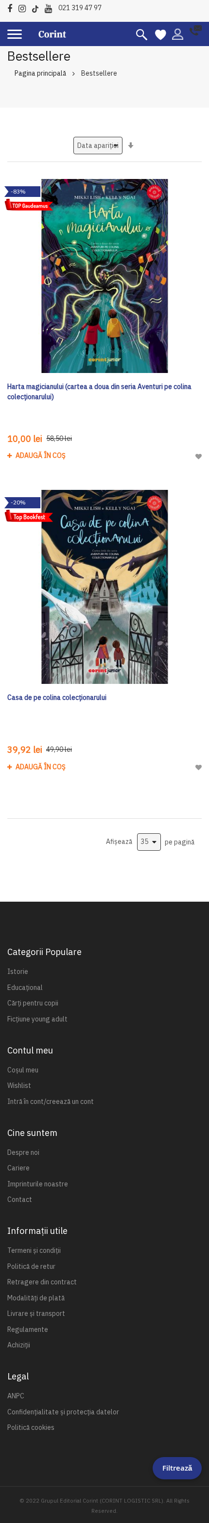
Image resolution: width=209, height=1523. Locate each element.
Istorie (17, 971)
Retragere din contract (42, 1282)
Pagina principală (40, 73)
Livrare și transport (36, 1313)
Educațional (25, 987)
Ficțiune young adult (37, 1019)
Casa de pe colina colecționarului (56, 697)
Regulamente (27, 1329)
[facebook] (12, 7)
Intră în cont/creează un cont (50, 1101)
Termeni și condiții (34, 1250)
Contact (19, 1199)
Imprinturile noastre (37, 1184)
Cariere (18, 1168)
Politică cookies (30, 1427)
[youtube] (51, 7)
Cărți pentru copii (32, 1003)
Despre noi (23, 1152)
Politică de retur (31, 1266)
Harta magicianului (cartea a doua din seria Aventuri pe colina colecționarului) (99, 391)
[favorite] (161, 34)
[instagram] (24, 7)
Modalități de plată (36, 1298)
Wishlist (19, 1085)
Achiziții (18, 1345)
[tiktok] (37, 7)
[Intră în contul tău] (177, 33)
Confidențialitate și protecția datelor (63, 1412)
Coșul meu (22, 1070)
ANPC (15, 1396)
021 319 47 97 (80, 7)
